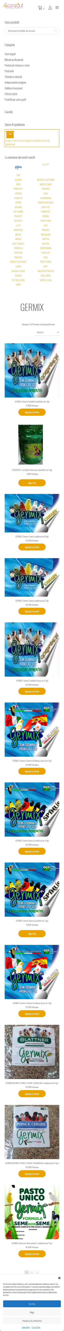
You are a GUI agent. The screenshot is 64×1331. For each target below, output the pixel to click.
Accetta (32, 1303)
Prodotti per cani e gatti (15, 99)
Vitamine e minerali (13, 77)
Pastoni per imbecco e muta (17, 65)
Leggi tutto (32, 482)
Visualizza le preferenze (32, 1320)
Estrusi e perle (11, 94)
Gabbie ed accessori (14, 88)
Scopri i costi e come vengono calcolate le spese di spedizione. (28, 142)
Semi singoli (10, 54)
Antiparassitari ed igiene (15, 82)
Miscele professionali (14, 60)
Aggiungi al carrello (32, 412)
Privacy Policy (36, 1327)
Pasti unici (9, 71)
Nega (32, 1312)
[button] (59, 1278)
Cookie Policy (26, 1327)
